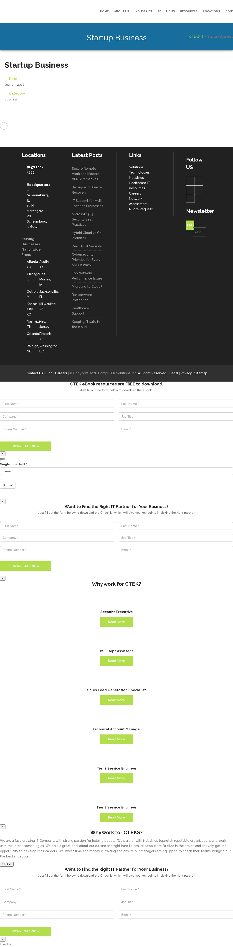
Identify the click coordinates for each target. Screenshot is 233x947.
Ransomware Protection (82, 297)
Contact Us (34, 373)
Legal (174, 373)
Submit (8, 485)
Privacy (186, 373)
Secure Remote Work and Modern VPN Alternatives (85, 174)
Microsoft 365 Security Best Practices (82, 219)
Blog (49, 373)
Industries (136, 178)
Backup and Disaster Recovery (87, 189)
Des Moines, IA (45, 279)
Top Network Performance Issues (87, 275)
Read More (116, 622)
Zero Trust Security (87, 246)
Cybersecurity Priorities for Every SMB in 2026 (86, 260)
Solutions (136, 167)
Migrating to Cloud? (87, 286)
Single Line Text (13, 464)
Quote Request (141, 209)
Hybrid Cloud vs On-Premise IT (87, 235)
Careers (135, 193)
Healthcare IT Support (82, 310)
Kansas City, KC (32, 309)
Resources (137, 188)
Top (222, 936)
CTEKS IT (196, 36)
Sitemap (200, 373)
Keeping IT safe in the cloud (86, 324)
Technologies (139, 172)
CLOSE (7, 864)
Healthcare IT (139, 183)
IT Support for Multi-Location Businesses (88, 203)
